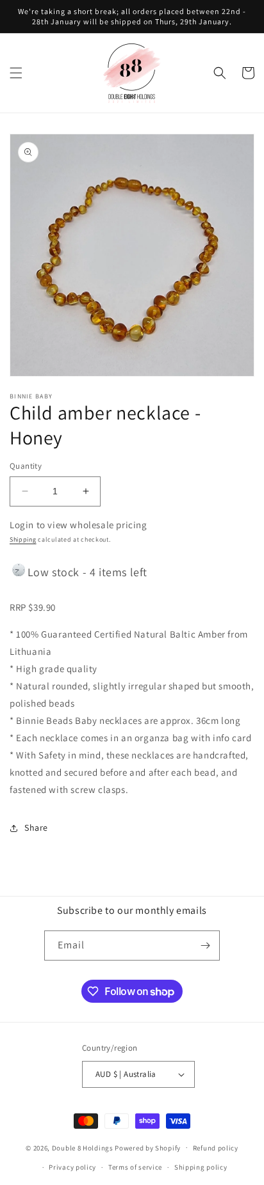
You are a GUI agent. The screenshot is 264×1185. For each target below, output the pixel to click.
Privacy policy (72, 1167)
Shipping (23, 539)
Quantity (26, 465)
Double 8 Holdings (82, 1147)
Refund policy (215, 1147)
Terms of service (135, 1167)
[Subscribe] (205, 945)
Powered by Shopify (148, 1147)
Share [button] (36, 827)
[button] (16, 73)
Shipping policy (200, 1167)
